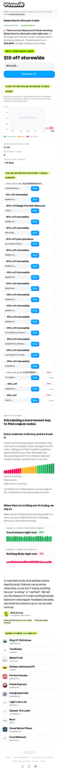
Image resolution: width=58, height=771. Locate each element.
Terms (43, 761)
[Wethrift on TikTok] (22, 766)
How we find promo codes (42, 757)
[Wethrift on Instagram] (29, 766)
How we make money (16, 14)
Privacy (35, 761)
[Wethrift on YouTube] (35, 766)
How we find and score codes (18, 620)
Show (35, 188)
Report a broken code (21, 761)
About (8, 757)
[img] (29, 119)
